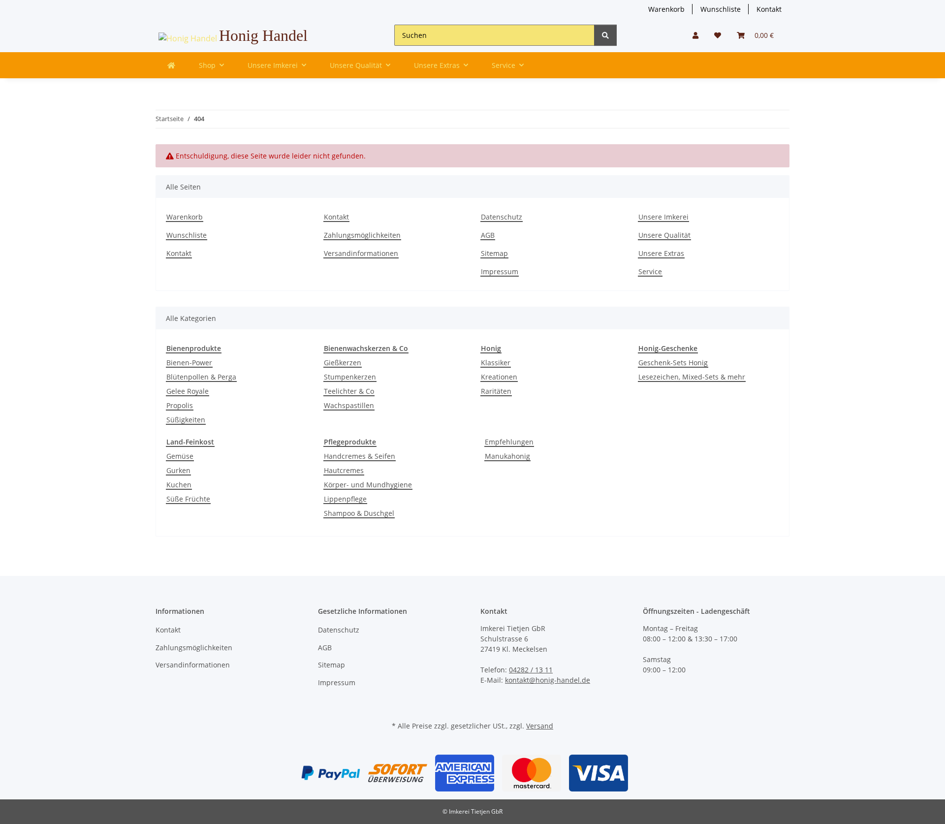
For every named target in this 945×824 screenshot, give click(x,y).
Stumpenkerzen (350, 376)
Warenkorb (666, 9)
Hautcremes (344, 470)
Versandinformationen (361, 253)
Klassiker (495, 362)
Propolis (179, 405)
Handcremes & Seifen (359, 456)
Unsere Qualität (664, 235)
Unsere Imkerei (663, 217)
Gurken (178, 470)
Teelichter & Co (349, 391)
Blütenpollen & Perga (201, 376)
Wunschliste (720, 9)
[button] (695, 35)
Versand (539, 725)
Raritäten (496, 391)
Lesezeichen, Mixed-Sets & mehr (691, 376)
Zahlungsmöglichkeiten (362, 235)
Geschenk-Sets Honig (673, 362)
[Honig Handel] (171, 65)
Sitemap (494, 253)
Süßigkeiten (185, 419)
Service (650, 271)
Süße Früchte (188, 499)
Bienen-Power (189, 362)
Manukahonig (507, 456)
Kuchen (178, 484)
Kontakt (769, 9)
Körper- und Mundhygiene (368, 484)
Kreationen (499, 376)
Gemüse (179, 456)
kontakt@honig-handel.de (547, 680)
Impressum (499, 271)
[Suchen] (605, 35)
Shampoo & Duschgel (359, 513)
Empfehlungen (509, 441)
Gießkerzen (342, 362)
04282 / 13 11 (531, 669)
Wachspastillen (349, 405)
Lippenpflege (345, 499)
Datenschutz (501, 217)
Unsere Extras (661, 253)
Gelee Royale (187, 391)
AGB (488, 235)
